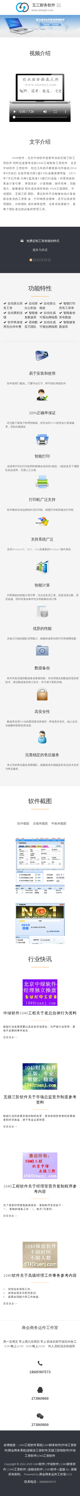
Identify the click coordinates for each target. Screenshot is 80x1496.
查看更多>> (10, 1037)
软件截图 (23, 823)
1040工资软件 (46, 1456)
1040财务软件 (52, 1445)
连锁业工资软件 (37, 1450)
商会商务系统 (17, 1450)
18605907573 (40, 1372)
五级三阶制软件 (58, 1450)
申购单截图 (58, 823)
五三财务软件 (43, 5)
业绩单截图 (40, 823)
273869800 (40, 1398)
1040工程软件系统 (30, 1445)
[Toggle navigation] (58, 5)
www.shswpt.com (42, 10)
